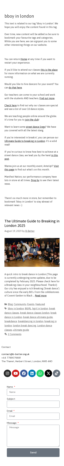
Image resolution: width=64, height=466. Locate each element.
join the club (32, 119)
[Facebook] (24, 373)
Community (20, 304)
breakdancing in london (30, 321)
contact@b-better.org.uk (15, 354)
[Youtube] (15, 373)
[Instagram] (7, 373)
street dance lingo (35, 126)
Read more (41, 295)
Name (10, 386)
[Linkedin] (32, 373)
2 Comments (14, 334)
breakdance (10, 321)
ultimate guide (21, 330)
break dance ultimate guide (38, 317)
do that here (15, 87)
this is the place (49, 69)
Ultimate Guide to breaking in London (24, 141)
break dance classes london (34, 312)
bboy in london (16, 308)
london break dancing (24, 325)
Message (12, 422)
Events (30, 304)
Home (24, 59)
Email (10, 410)
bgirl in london (40, 308)
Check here (10, 105)
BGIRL (28, 308)
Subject (11, 398)
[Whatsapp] (40, 373)
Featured (40, 304)
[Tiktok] (56, 373)
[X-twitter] (48, 373)
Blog (10, 304)
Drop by (35, 180)
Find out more (46, 98)
